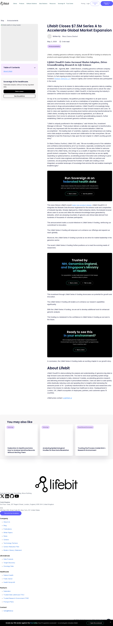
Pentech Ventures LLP (62, 79)
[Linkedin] (7, 496)
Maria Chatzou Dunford (70, 36)
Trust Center (69, 3)
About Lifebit (8, 71)
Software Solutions (31, 3)
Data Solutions (43, 3)
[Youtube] (17, 496)
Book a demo (19, 91)
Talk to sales (87, 283)
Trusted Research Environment (85, 427)
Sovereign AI (61, 3)
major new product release (81, 205)
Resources (53, 3)
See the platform (19, 96)
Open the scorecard (96, 623)
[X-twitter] (2, 496)
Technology (10, 427)
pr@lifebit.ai (67, 398)
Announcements (54, 46)
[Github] (12, 496)
